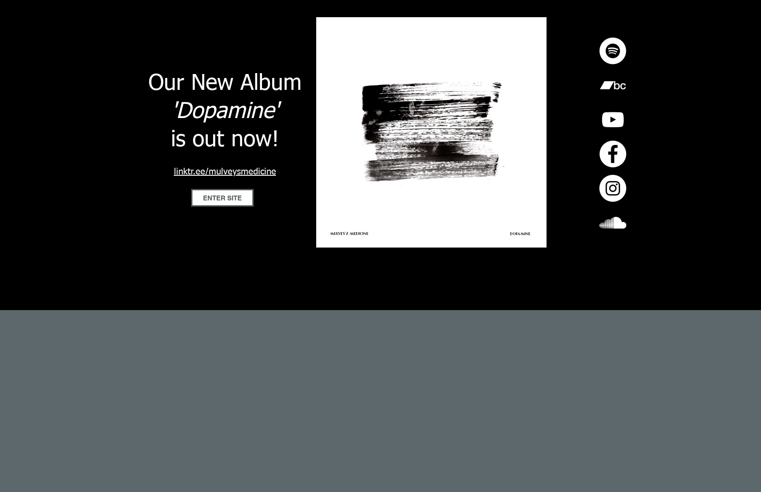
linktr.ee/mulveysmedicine (225, 171)
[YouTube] (612, 119)
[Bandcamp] (612, 85)
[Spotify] (612, 50)
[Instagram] (612, 188)
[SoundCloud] (612, 222)
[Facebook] (612, 154)
